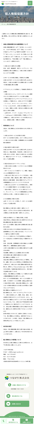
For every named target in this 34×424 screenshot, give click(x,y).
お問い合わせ (16, 403)
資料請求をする (17, 395)
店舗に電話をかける (19, 384)
